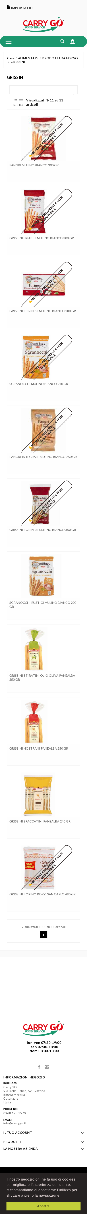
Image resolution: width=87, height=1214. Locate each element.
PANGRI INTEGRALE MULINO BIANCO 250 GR (43, 457)
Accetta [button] (43, 1206)
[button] (61, 1195)
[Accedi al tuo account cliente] (72, 41)
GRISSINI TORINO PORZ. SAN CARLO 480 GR (42, 894)
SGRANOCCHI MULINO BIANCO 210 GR (38, 384)
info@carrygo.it (14, 1123)
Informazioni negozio (24, 1077)
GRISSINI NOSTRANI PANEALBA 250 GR (38, 748)
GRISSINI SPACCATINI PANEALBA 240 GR (39, 821)
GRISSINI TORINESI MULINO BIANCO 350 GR (42, 530)
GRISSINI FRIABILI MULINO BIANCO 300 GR (41, 238)
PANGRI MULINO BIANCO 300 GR (34, 165)
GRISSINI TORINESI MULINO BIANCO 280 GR (42, 311)
